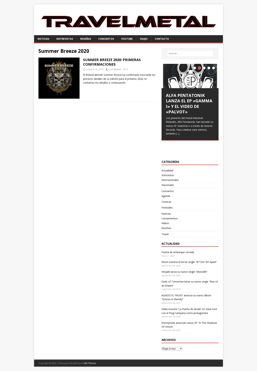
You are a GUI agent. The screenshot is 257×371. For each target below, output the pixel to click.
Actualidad (167, 170)
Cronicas (166, 201)
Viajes (144, 38)
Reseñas (85, 38)
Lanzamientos (170, 218)
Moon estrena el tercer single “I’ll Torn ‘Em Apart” (189, 262)
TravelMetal (114, 69)
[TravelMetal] (128, 33)
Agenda (166, 196)
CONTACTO (162, 38)
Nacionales (168, 185)
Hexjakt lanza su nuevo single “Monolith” (185, 271)
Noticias (43, 38)
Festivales (167, 207)
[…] (177, 133)
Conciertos (106, 38)
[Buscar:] (190, 53)
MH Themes (90, 363)
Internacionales (170, 180)
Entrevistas (64, 38)
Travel (165, 234)
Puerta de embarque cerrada (178, 252)
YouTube (127, 38)
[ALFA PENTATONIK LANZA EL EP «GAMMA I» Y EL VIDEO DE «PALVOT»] (190, 76)
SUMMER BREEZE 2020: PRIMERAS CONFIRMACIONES (112, 62)
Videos (165, 223)
